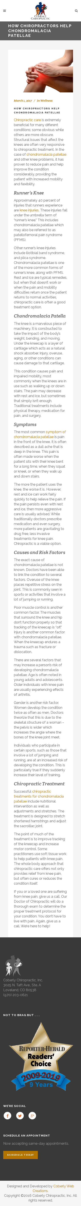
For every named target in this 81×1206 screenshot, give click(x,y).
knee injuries (29, 210)
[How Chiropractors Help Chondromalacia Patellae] (40, 71)
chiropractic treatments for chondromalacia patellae (39, 796)
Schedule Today (20, 1155)
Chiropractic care (27, 120)
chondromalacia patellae (46, 154)
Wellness (46, 100)
